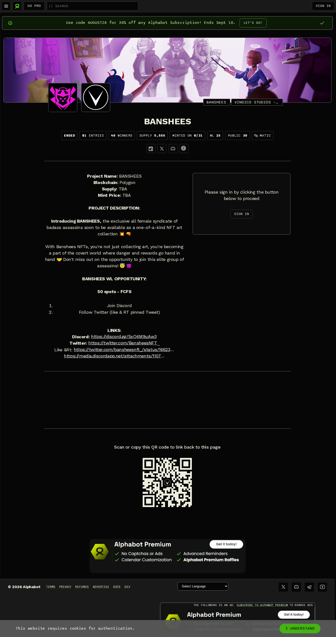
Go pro (34, 6)
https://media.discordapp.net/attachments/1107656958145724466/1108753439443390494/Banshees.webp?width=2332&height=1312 (114, 356)
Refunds (82, 586)
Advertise (101, 586)
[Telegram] (309, 587)
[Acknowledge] (322, 23)
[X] (162, 148)
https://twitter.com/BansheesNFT (122, 343)
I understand (300, 628)
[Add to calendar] (150, 148)
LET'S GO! (253, 23)
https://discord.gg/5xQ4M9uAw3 (124, 336)
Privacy (65, 586)
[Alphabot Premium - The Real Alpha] (167, 551)
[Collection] (184, 148)
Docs (117, 586)
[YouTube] (322, 587)
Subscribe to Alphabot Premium (262, 605)
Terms (50, 586)
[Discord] (173, 148)
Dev (127, 586)
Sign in (323, 6)
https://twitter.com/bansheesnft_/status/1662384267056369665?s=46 (124, 349)
